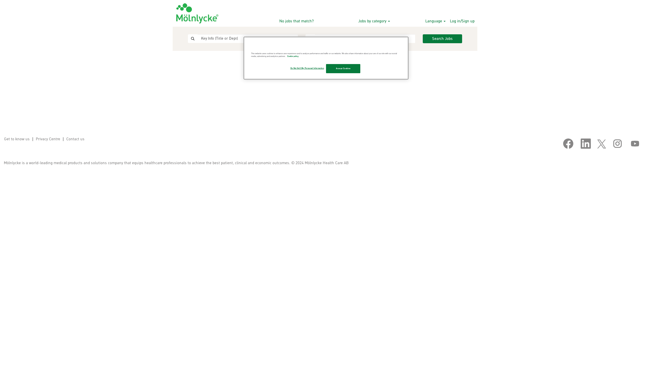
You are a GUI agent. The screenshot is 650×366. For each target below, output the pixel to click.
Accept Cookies (343, 68)
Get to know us (17, 139)
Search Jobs (442, 39)
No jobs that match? (296, 21)
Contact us (75, 139)
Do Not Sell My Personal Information (307, 68)
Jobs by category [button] (372, 21)
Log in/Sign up (462, 21)
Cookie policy (293, 56)
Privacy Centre (48, 139)
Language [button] (434, 21)
